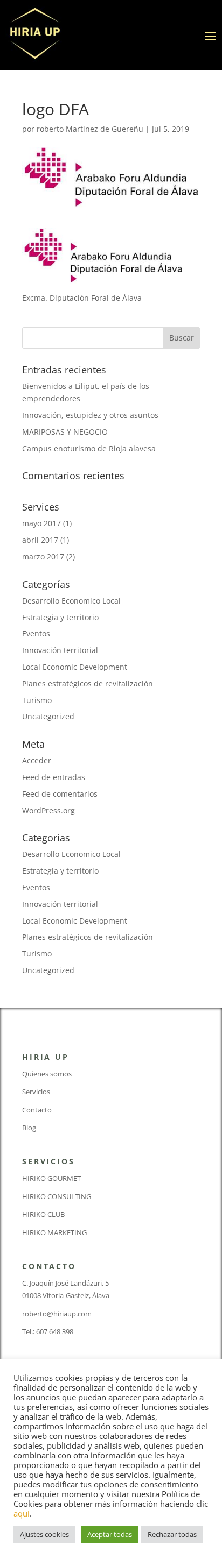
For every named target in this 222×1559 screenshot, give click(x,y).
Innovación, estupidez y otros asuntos (90, 415)
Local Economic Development (74, 667)
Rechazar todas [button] (172, 1534)
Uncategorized (48, 716)
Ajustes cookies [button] (44, 1534)
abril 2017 (40, 540)
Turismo (37, 700)
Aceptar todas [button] (109, 1534)
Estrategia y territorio (60, 617)
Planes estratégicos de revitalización (87, 683)
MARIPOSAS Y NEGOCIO (65, 432)
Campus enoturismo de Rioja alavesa (89, 448)
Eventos (36, 633)
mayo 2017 (41, 523)
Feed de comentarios (60, 794)
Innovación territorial (60, 650)
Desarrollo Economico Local (71, 601)
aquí (21, 1513)
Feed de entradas (53, 777)
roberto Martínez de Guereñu (90, 129)
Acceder (36, 760)
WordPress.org (48, 810)
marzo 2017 (43, 556)
